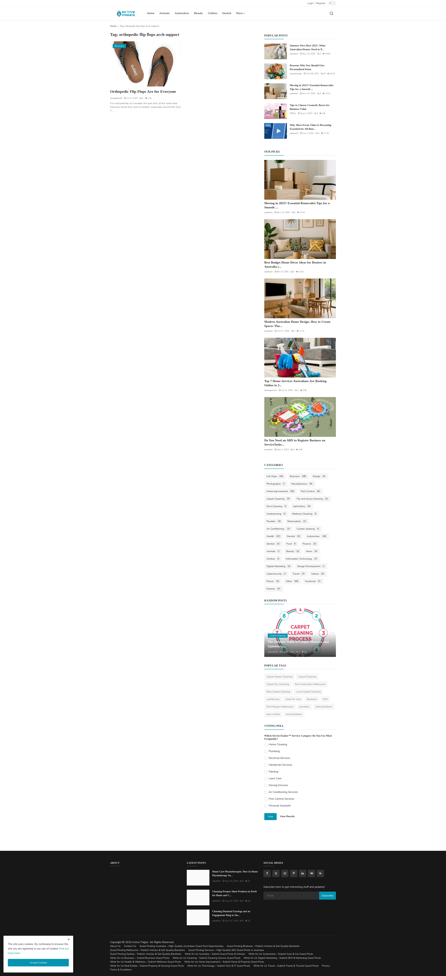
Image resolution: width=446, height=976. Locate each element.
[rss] (320, 873)
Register (320, 3)
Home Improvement (280, 491)
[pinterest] (293, 873)
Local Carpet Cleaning (308, 691)
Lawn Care (275, 778)
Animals (164, 13)
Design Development (310, 566)
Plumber (273, 521)
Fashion (273, 588)
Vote (270, 816)
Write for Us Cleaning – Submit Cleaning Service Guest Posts (206, 958)
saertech (294, 53)
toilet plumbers (324, 706)
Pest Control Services (281, 799)
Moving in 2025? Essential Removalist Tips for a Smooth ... (311, 87)
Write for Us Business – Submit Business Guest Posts (139, 958)
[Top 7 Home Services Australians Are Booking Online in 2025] (300, 358)
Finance (309, 543)
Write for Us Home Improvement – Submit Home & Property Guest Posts (224, 961)
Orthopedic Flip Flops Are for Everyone (143, 91)
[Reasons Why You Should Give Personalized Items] (275, 71)
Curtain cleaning (307, 528)
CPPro (293, 113)
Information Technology (301, 558)
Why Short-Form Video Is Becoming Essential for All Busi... (310, 127)
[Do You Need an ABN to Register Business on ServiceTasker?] (300, 417)
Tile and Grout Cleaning (312, 498)
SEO (325, 699)
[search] (331, 13)
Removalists (296, 521)
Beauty (198, 13)
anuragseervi (270, 390)
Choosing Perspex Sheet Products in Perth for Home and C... (234, 893)
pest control (273, 714)
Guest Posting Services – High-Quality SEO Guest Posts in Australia (226, 950)
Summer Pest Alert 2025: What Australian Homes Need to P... (307, 47)
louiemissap (296, 73)
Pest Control (310, 491)
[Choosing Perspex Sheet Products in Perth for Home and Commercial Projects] (198, 897)
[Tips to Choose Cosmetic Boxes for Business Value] (275, 111)
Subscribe (327, 895)
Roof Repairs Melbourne (280, 706)
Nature (317, 573)
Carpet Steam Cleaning (279, 676)
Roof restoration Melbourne (310, 684)
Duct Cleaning (276, 506)
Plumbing (274, 751)
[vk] (311, 873)
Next (329, 633)
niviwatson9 (116, 98)
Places (273, 581)
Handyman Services (280, 765)
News (311, 551)
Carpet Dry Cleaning (278, 684)
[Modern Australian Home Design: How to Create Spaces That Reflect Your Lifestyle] (300, 298)
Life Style (275, 476)
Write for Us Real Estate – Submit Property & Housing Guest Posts (147, 965)
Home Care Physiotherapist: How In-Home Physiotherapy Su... (235, 873)
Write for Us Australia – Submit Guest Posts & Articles (215, 954)
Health (273, 536)
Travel (298, 573)
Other (292, 581)
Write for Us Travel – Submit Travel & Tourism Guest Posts (286, 965)
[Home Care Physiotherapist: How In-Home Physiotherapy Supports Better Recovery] (198, 877)
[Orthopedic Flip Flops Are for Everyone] (146, 63)
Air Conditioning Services (283, 792)
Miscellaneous (301, 483)
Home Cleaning (278, 744)
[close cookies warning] (68, 939)
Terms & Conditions (121, 969)
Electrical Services (279, 758)
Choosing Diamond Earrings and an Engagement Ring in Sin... (231, 913)
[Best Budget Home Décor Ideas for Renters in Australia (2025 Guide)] (300, 239)
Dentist (226, 13)
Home (150, 13)
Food (290, 543)
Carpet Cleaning (278, 498)
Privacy (326, 965)
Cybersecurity (276, 573)
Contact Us (130, 946)
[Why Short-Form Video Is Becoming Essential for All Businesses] (275, 131)
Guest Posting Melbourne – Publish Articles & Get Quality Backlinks (147, 950)
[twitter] (276, 873)
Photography (275, 483)
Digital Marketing (278, 566)
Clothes (212, 13)
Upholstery (301, 506)
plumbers (304, 706)
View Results (287, 816)
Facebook (312, 581)
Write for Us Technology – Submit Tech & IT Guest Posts (218, 965)
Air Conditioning (278, 528)
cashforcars (273, 699)
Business (298, 476)
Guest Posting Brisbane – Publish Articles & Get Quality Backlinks (263, 946)
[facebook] (267, 873)
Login (310, 3)
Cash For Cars (293, 699)
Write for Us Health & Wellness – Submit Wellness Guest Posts (145, 961)
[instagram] (285, 873)
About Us (115, 946)
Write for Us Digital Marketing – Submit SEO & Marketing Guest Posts (282, 958)
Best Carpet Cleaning (278, 691)
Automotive (182, 13)
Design (319, 476)
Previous (271, 633)
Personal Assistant (280, 805)
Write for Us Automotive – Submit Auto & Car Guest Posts (280, 954)
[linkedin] (302, 873)
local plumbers (294, 714)
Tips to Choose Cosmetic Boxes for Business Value (310, 107)
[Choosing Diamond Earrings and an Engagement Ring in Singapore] (198, 917)
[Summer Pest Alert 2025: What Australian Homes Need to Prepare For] (275, 51)
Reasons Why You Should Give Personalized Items (307, 67)
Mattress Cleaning (304, 513)
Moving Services (278, 785)
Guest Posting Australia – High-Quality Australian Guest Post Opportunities (182, 946)
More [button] (239, 13)
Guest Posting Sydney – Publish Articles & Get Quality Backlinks (145, 954)
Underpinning (276, 513)
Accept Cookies (38, 962)
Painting (273, 771)
